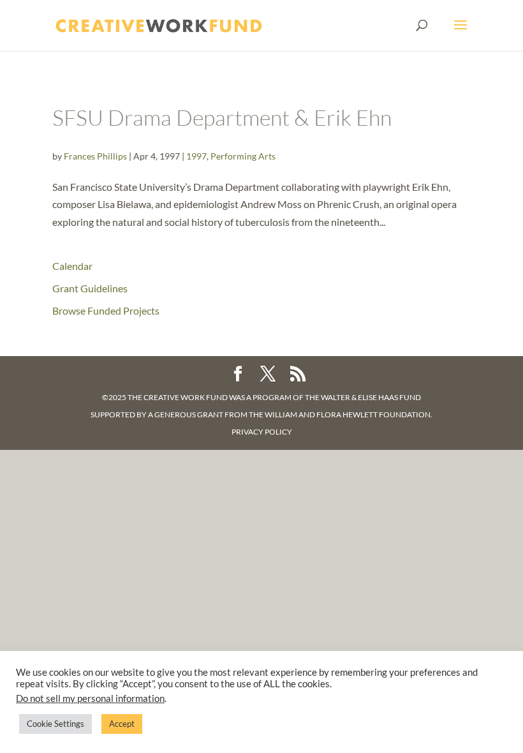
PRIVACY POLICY (262, 431)
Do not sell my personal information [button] (90, 698)
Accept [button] (122, 724)
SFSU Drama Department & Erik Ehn (222, 117)
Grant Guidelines (90, 288)
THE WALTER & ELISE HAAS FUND (363, 397)
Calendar (72, 266)
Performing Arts (243, 156)
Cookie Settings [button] (55, 724)
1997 (196, 156)
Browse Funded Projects (105, 310)
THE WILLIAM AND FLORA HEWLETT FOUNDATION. (340, 414)
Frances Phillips (95, 156)
